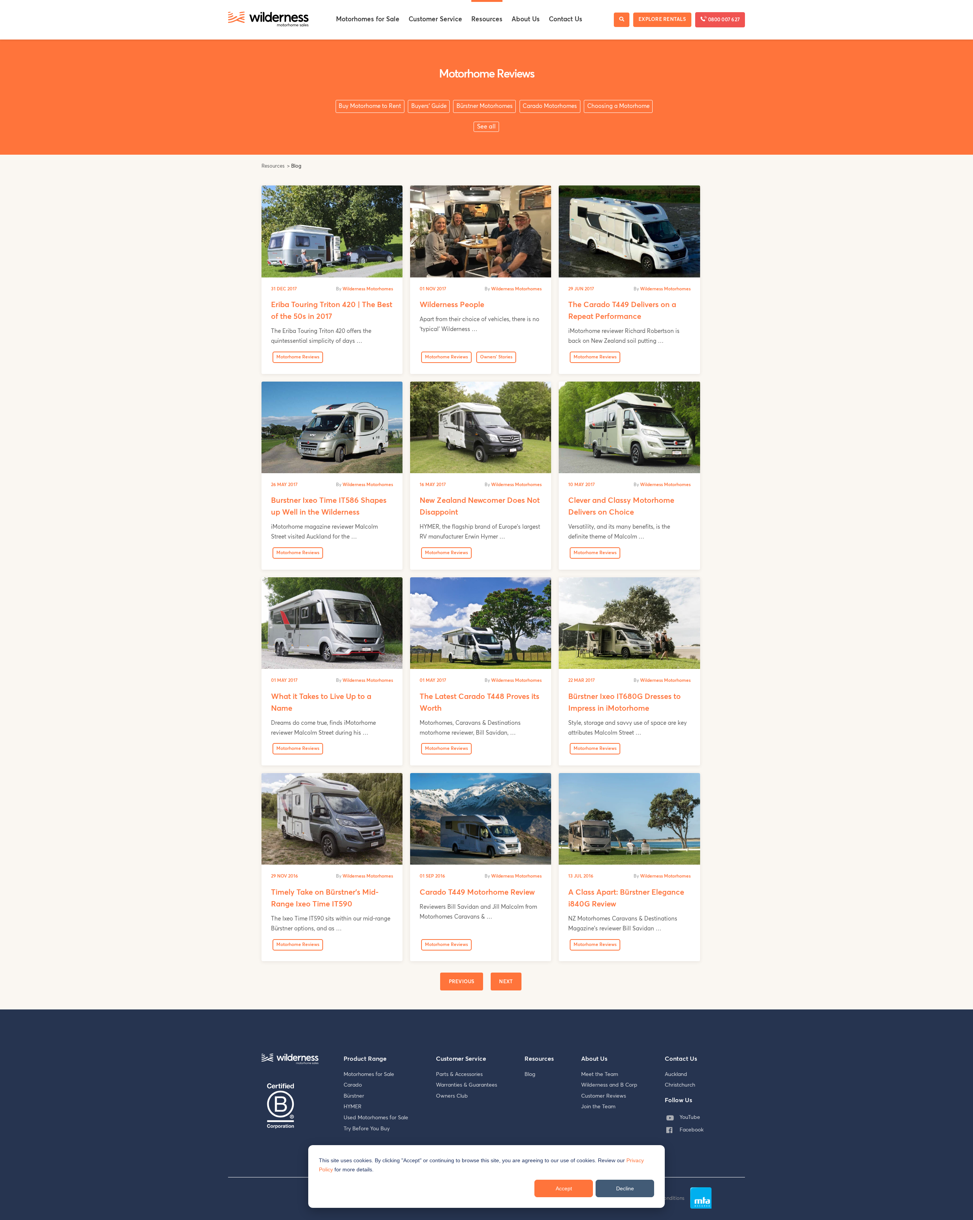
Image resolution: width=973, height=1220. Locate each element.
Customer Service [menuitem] (435, 19)
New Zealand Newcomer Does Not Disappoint (480, 506)
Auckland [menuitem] (676, 1074)
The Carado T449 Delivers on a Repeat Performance (622, 310)
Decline (625, 1188)
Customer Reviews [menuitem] (603, 1096)
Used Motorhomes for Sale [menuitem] (376, 1117)
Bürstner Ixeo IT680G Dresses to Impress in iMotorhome (624, 702)
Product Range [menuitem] (365, 1059)
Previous (462, 981)
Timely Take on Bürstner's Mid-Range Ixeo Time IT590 (325, 898)
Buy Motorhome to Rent (370, 106)
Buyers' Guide (429, 106)
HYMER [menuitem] (352, 1106)
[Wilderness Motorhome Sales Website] (268, 20)
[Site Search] (621, 20)
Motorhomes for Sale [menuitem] (367, 19)
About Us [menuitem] (526, 19)
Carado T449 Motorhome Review (477, 892)
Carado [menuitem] (353, 1085)
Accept (564, 1188)
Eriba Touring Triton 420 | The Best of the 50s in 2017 (331, 310)
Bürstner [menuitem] (354, 1096)
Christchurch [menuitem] (680, 1085)
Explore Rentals (662, 19)
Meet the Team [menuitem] (599, 1074)
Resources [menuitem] (486, 19)
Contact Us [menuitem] (565, 19)
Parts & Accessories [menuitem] (459, 1074)
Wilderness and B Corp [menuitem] (609, 1085)
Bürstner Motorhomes (484, 106)
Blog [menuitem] (530, 1074)
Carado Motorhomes (550, 106)
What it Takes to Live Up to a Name (321, 702)
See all (486, 127)
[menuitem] (686, 1117)
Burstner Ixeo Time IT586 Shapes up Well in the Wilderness (329, 506)
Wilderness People (452, 305)
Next (506, 981)
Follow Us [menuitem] (678, 1100)
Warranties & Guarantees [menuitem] (466, 1085)
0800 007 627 (723, 19)
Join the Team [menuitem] (598, 1106)
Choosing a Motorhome (618, 106)
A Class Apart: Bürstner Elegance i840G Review (626, 898)
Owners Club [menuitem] (452, 1096)
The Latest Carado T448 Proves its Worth (479, 702)
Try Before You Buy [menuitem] (367, 1128)
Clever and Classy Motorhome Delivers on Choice (621, 506)
